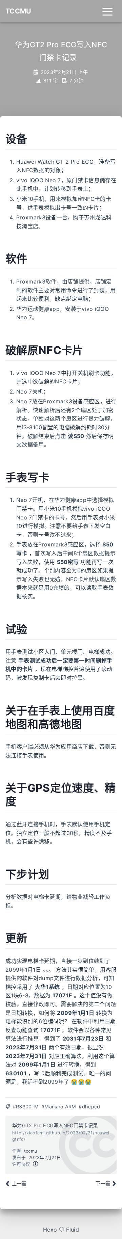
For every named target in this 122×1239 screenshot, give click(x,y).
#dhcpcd (89, 1106)
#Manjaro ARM (58, 1106)
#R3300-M (26, 1106)
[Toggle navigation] (107, 11)
